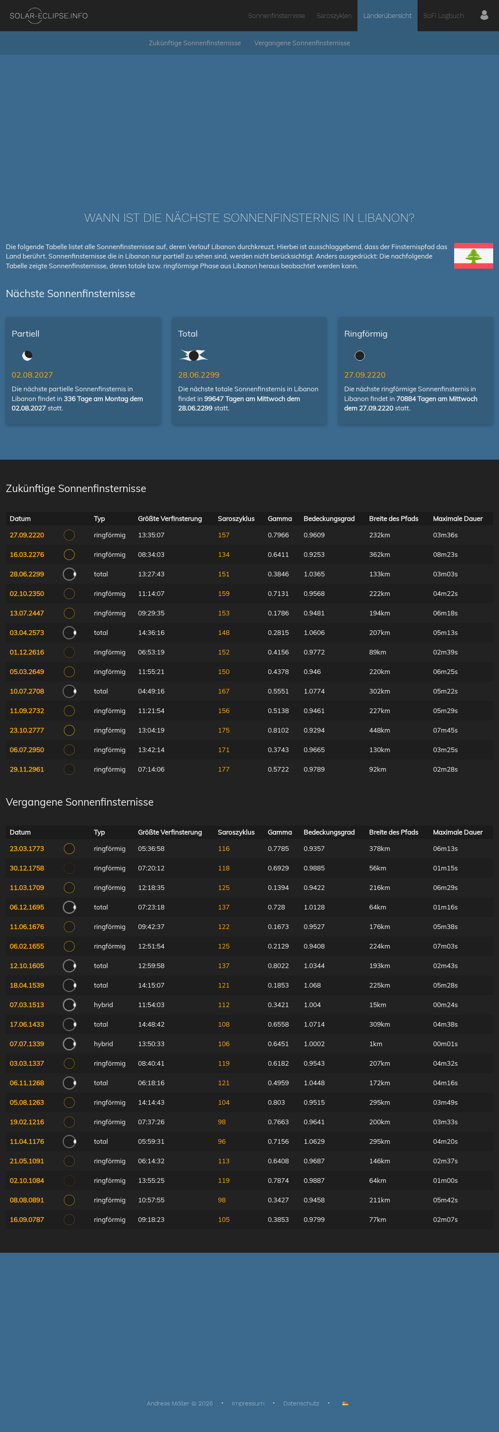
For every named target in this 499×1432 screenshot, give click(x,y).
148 (224, 632)
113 (224, 1161)
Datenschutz (301, 1403)
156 (224, 710)
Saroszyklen (334, 16)
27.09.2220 (365, 375)
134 (224, 554)
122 (224, 926)
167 (224, 691)
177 (224, 769)
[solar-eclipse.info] (48, 16)
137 (224, 907)
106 (224, 1044)
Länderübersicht (387, 16)
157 (224, 535)
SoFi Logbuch (443, 16)
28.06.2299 (198, 375)
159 (224, 593)
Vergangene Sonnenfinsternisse (302, 43)
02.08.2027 (32, 375)
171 (224, 749)
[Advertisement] (249, 121)
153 (224, 613)
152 (224, 652)
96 (222, 1141)
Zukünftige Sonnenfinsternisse (195, 43)
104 (224, 1102)
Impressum (248, 1403)
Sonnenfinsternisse (276, 16)
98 (222, 1122)
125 (224, 887)
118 (224, 868)
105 (224, 1219)
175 (224, 730)
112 (224, 1004)
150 (224, 671)
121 (224, 985)
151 (224, 574)
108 (224, 1024)
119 (224, 1063)
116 (224, 848)
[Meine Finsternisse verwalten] (484, 15)
